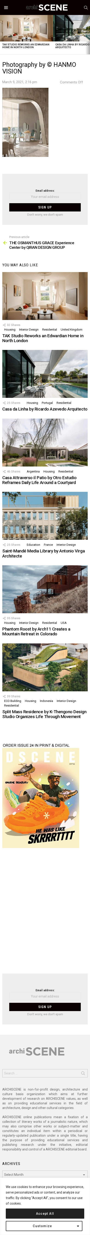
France (48, 544)
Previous (2, 34)
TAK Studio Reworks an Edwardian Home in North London (25, 46)
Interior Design (29, 329)
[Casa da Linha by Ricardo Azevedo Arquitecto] (45, 374)
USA (64, 623)
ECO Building (12, 701)
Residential (49, 329)
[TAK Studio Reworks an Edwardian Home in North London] (26, 28)
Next (87, 34)
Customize (42, 1226)
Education (33, 544)
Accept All (45, 1213)
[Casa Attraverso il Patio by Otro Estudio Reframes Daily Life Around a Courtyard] (45, 442)
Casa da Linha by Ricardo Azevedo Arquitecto (44, 409)
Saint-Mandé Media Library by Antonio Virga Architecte (43, 553)
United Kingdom (71, 329)
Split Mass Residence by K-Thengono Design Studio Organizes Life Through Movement (44, 714)
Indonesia (46, 701)
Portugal (47, 403)
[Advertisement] (45, 914)
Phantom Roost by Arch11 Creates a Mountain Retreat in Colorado (36, 631)
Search (83, 1074)
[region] (45, 1206)
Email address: (45, 190)
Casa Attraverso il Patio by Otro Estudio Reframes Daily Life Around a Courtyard (39, 480)
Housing (9, 329)
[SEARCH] (86, 7)
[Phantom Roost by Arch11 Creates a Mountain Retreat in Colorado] (45, 589)
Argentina (33, 471)
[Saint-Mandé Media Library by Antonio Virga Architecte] (45, 516)
